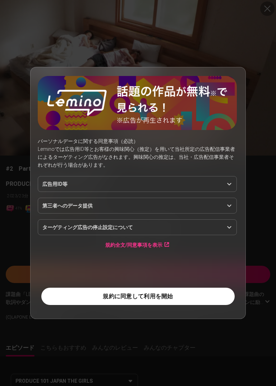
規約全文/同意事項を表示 (133, 244)
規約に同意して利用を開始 (138, 296)
